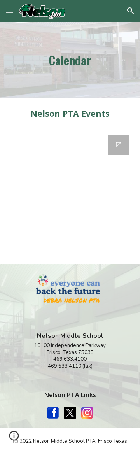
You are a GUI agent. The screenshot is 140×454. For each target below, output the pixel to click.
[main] (70, 60)
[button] (9, 10)
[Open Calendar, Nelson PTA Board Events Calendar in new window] (118, 145)
